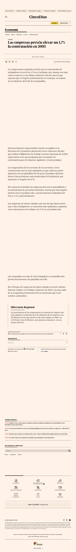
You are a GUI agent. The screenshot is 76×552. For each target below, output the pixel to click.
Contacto (15, 534)
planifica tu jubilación (16, 490)
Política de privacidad (50, 534)
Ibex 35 (7, 11)
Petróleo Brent (32, 11)
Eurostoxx (13, 454)
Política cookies (28, 534)
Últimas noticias (33, 34)
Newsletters (37, 536)
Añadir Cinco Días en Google (63, 61)
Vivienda (7, 34)
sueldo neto (60, 483)
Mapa (29, 536)
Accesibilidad (59, 534)
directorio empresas (60, 490)
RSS (33, 536)
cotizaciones (16, 497)
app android (60, 497)
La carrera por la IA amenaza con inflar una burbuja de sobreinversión (31, 438)
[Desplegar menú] (6, 17)
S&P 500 (18, 11)
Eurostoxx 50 (47, 11)
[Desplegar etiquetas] (67, 342)
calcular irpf (16, 483)
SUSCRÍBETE (55, 23)
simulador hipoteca (38, 483)
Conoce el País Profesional (38, 504)
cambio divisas (37, 490)
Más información (12, 351)
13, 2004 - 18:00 (38, 57)
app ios (38, 497)
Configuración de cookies (38, 534)
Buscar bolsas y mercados (14, 445)
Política (25, 34)
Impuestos (19, 34)
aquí (46, 351)
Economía (11, 29)
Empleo (13, 34)
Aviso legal (20, 534)
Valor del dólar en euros (64, 11)
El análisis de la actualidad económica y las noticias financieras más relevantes (31, 334)
